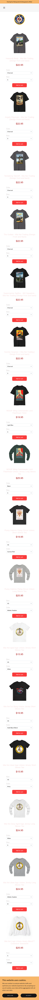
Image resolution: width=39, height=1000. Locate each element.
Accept (28, 995)
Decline (10, 995)
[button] (4, 8)
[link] (19, 19)
